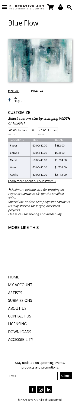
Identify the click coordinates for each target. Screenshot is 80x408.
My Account (20, 284)
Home (13, 277)
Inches (17, 130)
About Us (17, 308)
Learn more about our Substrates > (32, 181)
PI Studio (13, 91)
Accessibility (20, 339)
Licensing (17, 323)
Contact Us (19, 316)
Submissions (20, 300)
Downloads (19, 331)
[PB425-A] (40, 60)
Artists (15, 292)
